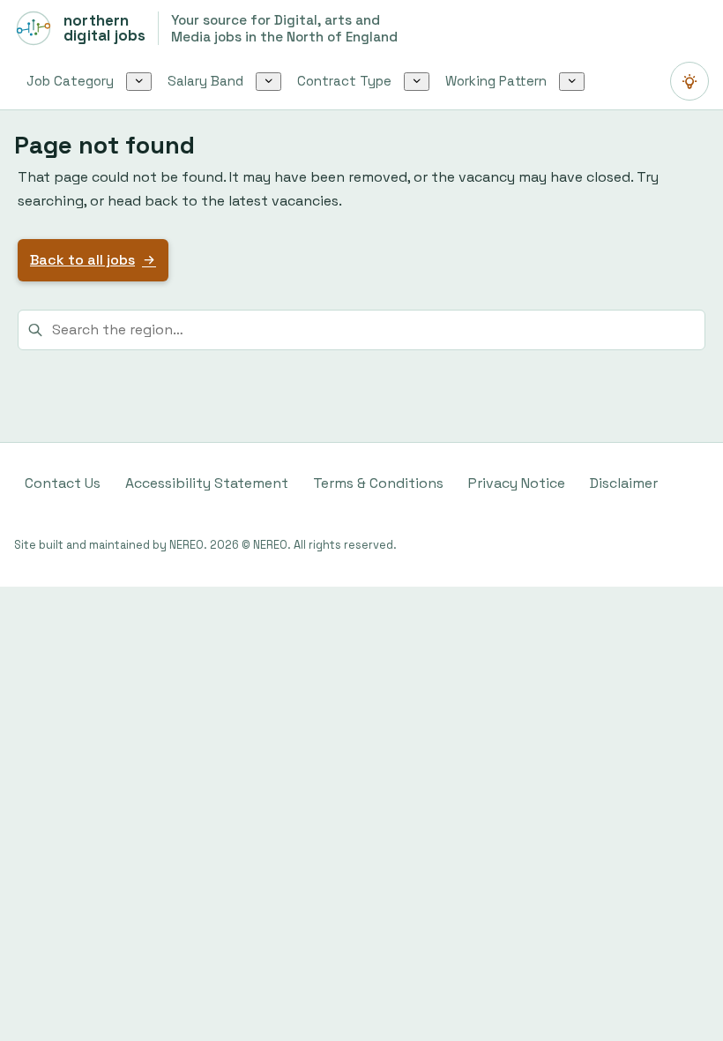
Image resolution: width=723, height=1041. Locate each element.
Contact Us (63, 483)
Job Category (70, 80)
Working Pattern (496, 80)
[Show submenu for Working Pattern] (572, 81)
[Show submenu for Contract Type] (416, 81)
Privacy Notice (516, 483)
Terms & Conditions (378, 483)
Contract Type (344, 80)
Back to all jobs (82, 260)
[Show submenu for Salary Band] (268, 81)
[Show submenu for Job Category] (139, 81)
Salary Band (205, 80)
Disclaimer (624, 483)
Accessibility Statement (206, 483)
